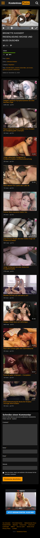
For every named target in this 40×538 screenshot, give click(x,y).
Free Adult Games (17, 523)
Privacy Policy (6, 528)
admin (8, 58)
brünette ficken (10, 68)
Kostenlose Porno (22, 531)
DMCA (13, 526)
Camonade (6, 526)
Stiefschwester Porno (30, 523)
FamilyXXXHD (7, 525)
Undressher (31, 525)
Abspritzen (11, 64)
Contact (14, 528)
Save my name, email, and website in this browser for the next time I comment (20, 473)
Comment (6, 422)
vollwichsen (16, 69)
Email (5, 456)
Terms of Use (30, 526)
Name (5, 448)
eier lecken (30, 68)
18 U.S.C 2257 (21, 526)
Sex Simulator (6, 523)
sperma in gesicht (8, 69)
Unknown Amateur (12, 61)
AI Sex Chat (23, 525)
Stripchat (15, 525)
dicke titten (23, 68)
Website (5, 464)
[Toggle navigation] (3, 3)
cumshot (17, 68)
